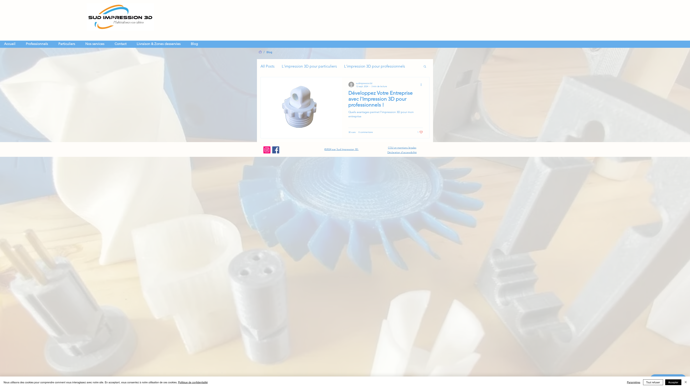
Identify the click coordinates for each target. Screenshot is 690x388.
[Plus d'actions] (422, 84)
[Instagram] (266, 149)
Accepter (673, 382)
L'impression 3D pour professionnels (374, 66)
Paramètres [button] (633, 382)
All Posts (268, 66)
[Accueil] (260, 52)
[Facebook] (275, 149)
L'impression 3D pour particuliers (309, 66)
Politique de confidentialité (193, 382)
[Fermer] (686, 382)
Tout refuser (653, 382)
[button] (97, 43)
